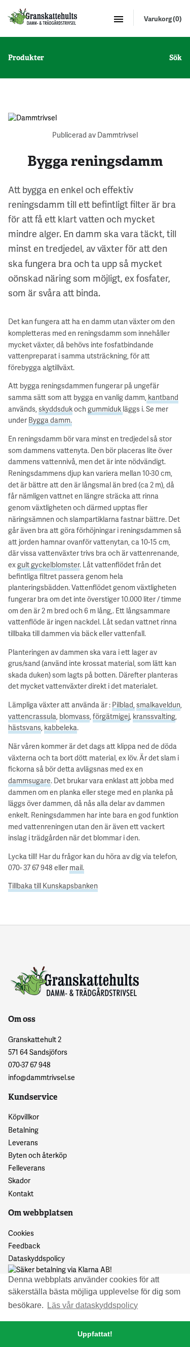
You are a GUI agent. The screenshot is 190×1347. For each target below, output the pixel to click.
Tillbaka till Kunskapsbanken (53, 885)
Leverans (23, 1142)
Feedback (24, 1245)
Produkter (26, 57)
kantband (162, 397)
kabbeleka (60, 727)
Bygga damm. (50, 420)
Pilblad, (123, 704)
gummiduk (105, 409)
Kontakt (20, 1193)
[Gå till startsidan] (41, 16)
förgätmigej (111, 716)
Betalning (23, 1130)
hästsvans (24, 727)
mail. (76, 867)
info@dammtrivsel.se (41, 1077)
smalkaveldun (158, 704)
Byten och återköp (37, 1155)
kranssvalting (154, 716)
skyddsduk (55, 409)
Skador (19, 1180)
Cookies (21, 1233)
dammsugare (29, 780)
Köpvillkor (23, 1116)
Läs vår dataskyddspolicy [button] (92, 1305)
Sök (175, 57)
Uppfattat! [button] (95, 1334)
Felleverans (26, 1168)
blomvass (74, 716)
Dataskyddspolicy (36, 1258)
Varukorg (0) (163, 18)
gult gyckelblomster (48, 564)
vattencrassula (32, 716)
